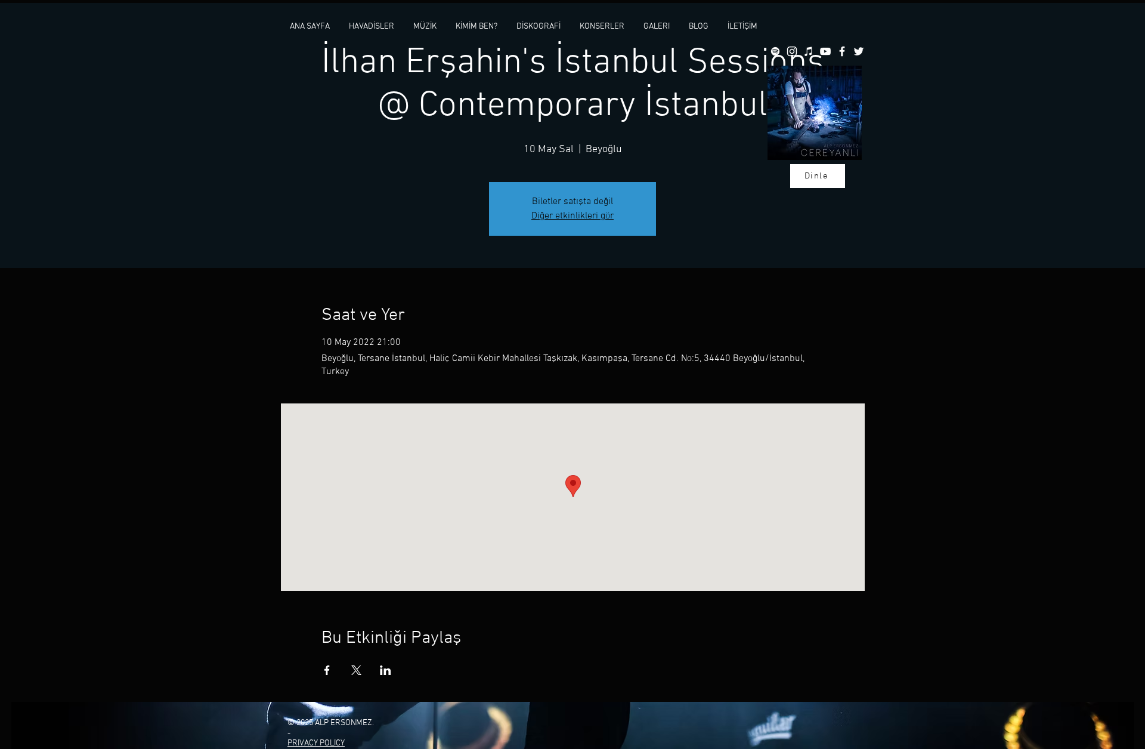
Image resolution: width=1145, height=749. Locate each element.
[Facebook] (842, 51)
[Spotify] (775, 51)
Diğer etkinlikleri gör (572, 216)
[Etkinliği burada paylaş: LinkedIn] (385, 670)
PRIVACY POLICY (316, 743)
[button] (425, 27)
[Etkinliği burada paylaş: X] (356, 670)
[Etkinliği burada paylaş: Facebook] (327, 670)
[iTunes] (808, 51)
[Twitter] (858, 51)
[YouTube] (825, 51)
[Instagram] (792, 51)
